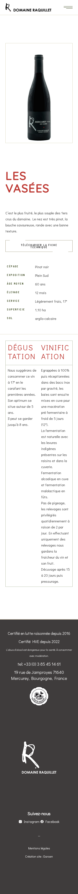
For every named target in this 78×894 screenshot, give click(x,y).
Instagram (31, 821)
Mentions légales (39, 848)
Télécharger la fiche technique (39, 246)
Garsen (48, 856)
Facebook (52, 821)
